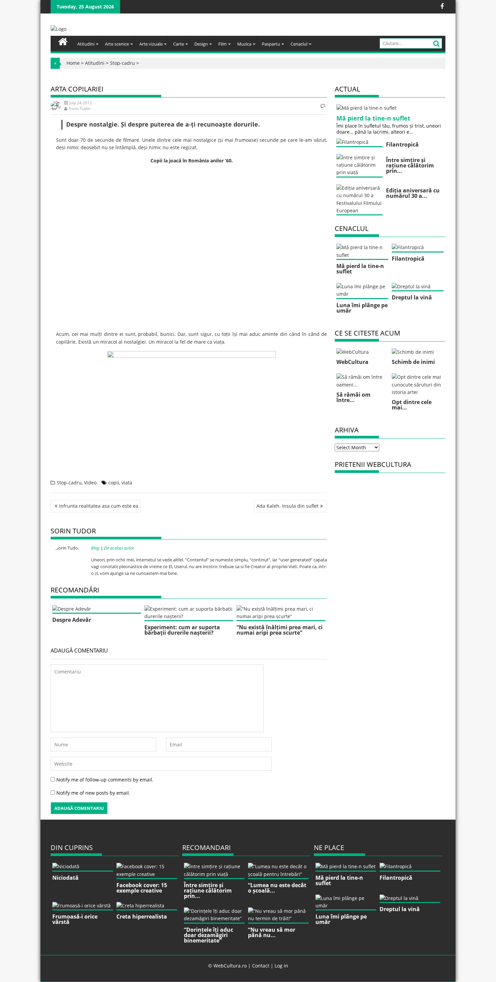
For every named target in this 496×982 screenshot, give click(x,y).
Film (222, 44)
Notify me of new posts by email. (93, 793)
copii (113, 482)
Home (73, 63)
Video (90, 482)
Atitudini (85, 44)
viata (126, 482)
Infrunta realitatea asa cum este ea (98, 506)
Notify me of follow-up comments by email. (105, 779)
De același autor (119, 548)
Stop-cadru (122, 63)
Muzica (244, 44)
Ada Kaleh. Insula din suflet (287, 506)
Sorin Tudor (80, 108)
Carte (178, 44)
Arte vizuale (151, 44)
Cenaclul (299, 44)
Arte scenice (117, 44)
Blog (95, 548)
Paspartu (271, 44)
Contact (260, 965)
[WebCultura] (63, 40)
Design (201, 44)
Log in (281, 965)
